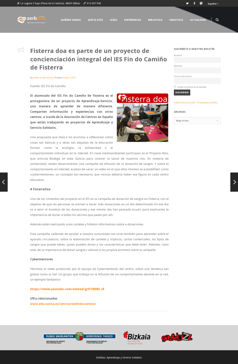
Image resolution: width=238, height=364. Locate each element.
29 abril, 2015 (69, 77)
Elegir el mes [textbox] (182, 120)
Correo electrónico (183, 76)
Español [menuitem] (212, 3)
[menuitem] (213, 3)
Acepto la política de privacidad (191, 87)
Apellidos (178, 65)
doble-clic (38, 77)
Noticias (50, 77)
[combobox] (197, 120)
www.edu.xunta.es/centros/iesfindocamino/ (63, 304)
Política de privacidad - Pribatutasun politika (195, 102)
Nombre (178, 55)
